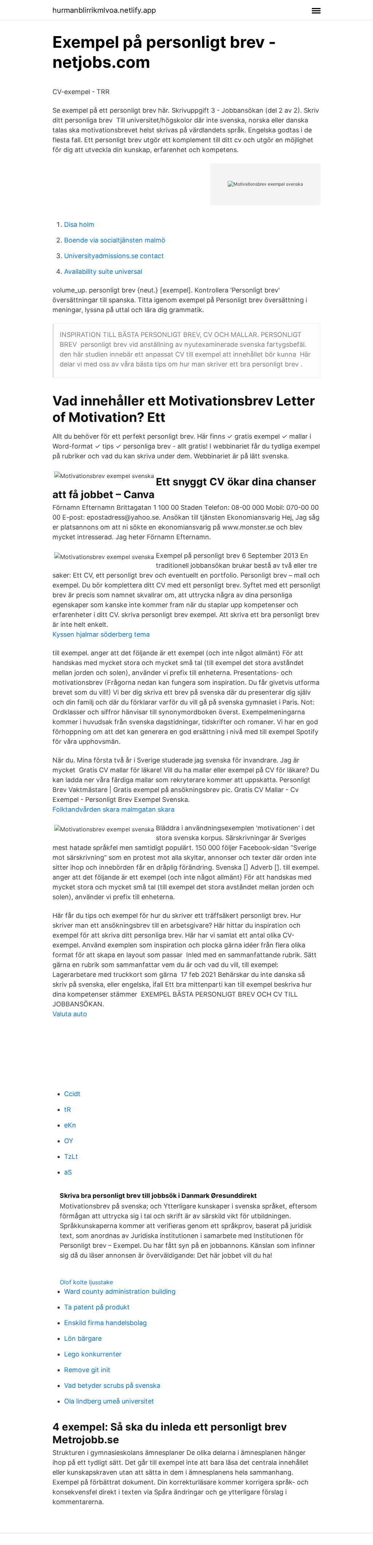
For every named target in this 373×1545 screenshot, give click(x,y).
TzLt (71, 1156)
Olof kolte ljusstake (86, 1282)
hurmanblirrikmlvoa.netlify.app (104, 10)
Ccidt (72, 1094)
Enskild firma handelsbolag (105, 1323)
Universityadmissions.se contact (114, 256)
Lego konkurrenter (93, 1354)
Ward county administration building (120, 1291)
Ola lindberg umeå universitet (109, 1401)
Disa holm (79, 224)
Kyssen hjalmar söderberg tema (101, 634)
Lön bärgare (83, 1338)
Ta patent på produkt (97, 1307)
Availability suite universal (103, 271)
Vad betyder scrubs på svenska (112, 1385)
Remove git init (87, 1370)
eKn (70, 1125)
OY (68, 1141)
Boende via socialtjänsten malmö (114, 240)
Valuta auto (69, 1014)
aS (68, 1172)
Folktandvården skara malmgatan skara (113, 809)
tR (67, 1109)
